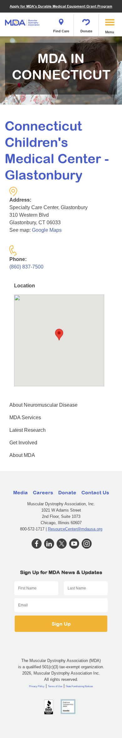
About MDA (22, 455)
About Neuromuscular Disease (43, 405)
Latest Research (27, 430)
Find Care (61, 31)
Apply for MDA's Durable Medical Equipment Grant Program (61, 6)
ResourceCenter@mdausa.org (75, 529)
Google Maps (47, 230)
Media (20, 492)
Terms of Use (55, 686)
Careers (43, 492)
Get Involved (23, 442)
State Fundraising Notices (79, 686)
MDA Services (25, 417)
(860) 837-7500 (26, 266)
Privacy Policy (36, 686)
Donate (86, 31)
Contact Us (95, 492)
